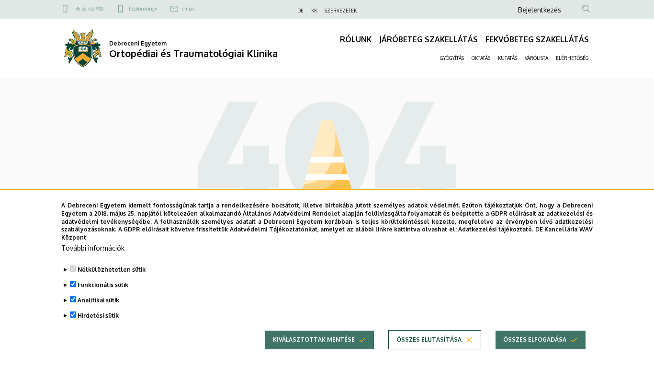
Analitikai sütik (98, 300)
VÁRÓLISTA (536, 58)
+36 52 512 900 (88, 9)
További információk (92, 248)
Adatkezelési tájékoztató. (495, 229)
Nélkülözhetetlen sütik (112, 269)
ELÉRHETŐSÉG (572, 58)
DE (300, 10)
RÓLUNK (356, 39)
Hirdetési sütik (98, 315)
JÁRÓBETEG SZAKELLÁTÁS (428, 39)
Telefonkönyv (142, 9)
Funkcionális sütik (103, 284)
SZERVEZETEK (341, 10)
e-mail (188, 9)
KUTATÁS (507, 58)
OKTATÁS (481, 58)
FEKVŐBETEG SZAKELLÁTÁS (537, 39)
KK (314, 10)
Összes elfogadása (534, 339)
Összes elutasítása (429, 339)
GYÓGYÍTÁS (452, 58)
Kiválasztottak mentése (314, 339)
